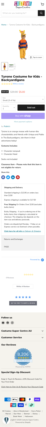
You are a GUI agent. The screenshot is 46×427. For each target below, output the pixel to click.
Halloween (29, 416)
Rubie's (7, 126)
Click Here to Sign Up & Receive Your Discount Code (22, 387)
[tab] (23, 286)
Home (3, 25)
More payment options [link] (23, 122)
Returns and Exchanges (13, 239)
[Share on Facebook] (3, 177)
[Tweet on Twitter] (8, 177)
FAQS (6, 247)
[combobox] (19, 13)
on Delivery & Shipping (22, 231)
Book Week (17, 416)
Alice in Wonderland (20, 411)
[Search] (41, 13)
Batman (27, 414)
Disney (35, 414)
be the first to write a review (23, 303)
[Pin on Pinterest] (18, 177)
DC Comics (6, 411)
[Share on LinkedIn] (13, 177)
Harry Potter (36, 411)
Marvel (8, 414)
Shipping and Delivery (13, 187)
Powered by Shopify (23, 422)
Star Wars (17, 414)
